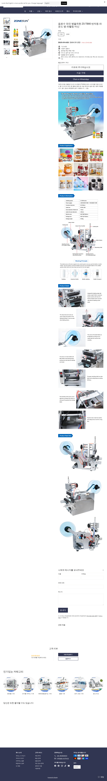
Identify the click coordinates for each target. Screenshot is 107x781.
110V (61, 34)
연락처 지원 (38, 766)
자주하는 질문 (20, 761)
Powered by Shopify (53, 777)
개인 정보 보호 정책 (92, 616)
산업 (39, 11)
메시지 (60, 592)
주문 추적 (38, 756)
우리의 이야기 (20, 758)
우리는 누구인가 (20, 756)
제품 (31, 11)
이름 (59, 574)
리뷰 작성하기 (68, 654)
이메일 (83, 574)
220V (67, 34)
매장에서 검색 (20, 763)
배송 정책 (38, 758)
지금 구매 (81, 73)
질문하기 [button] (68, 659)
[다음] (6, 57)
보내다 (63, 610)
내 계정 (18, 766)
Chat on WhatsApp (81, 79)
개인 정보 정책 (39, 763)
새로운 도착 (59, 11)
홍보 (68, 11)
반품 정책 (38, 761)
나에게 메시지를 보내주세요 (71, 570)
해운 (59, 62)
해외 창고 (48, 11)
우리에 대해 (77, 11)
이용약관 (37, 768)
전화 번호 (61, 583)
